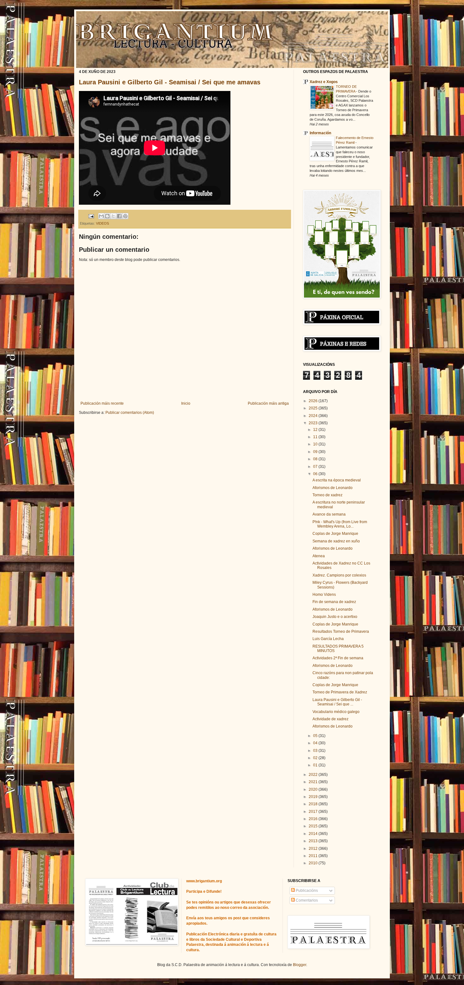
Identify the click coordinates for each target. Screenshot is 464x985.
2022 (313, 774)
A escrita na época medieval (336, 480)
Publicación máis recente (102, 403)
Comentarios (306, 900)
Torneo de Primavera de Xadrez (339, 692)
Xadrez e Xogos (324, 82)
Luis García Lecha (328, 639)
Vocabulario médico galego (336, 712)
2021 (313, 782)
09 (315, 452)
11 (315, 437)
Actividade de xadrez (330, 719)
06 (315, 474)
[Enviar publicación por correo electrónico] (91, 216)
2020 (313, 789)
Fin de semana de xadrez (334, 602)
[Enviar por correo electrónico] (101, 216)
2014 (313, 833)
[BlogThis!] (107, 216)
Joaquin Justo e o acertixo (334, 616)
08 (315, 459)
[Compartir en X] (113, 216)
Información (320, 133)
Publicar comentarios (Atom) (129, 412)
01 (315, 765)
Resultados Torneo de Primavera (340, 631)
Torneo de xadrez (327, 495)
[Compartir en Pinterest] (125, 216)
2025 (313, 408)
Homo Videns (324, 594)
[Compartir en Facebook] (119, 216)
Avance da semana (329, 514)
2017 (313, 811)
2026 (313, 401)
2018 (313, 804)
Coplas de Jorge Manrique (335, 533)
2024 (313, 416)
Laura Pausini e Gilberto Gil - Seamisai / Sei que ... (337, 702)
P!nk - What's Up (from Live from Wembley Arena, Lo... (339, 524)
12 (315, 429)
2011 (313, 856)
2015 (313, 826)
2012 (313, 848)
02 (315, 758)
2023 (313, 423)
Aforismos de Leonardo (332, 488)
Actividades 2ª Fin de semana (337, 658)
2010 (313, 863)
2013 (313, 841)
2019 (313, 797)
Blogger (299, 965)
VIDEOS (102, 223)
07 (315, 466)
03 (315, 750)
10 (315, 444)
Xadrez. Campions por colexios (339, 575)
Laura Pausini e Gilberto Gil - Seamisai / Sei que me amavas (169, 82)
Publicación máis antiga (268, 403)
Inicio (185, 403)
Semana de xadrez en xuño (336, 541)
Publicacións (306, 890)
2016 (313, 819)
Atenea (318, 556)
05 (315, 736)
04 (315, 743)
